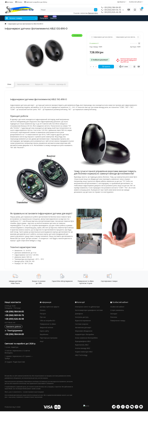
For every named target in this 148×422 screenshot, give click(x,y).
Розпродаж (44, 17)
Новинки (53, 17)
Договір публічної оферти (49, 307)
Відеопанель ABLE (82, 345)
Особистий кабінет (117, 307)
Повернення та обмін (48, 324)
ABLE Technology (81, 355)
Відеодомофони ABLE (83, 341)
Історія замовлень (117, 310)
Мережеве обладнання (83, 331)
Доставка (10, 2)
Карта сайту (44, 331)
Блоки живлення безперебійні (86, 338)
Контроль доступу (81, 317)
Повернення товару (117, 321)
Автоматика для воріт (83, 327)
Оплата (19, 2)
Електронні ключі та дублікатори (87, 307)
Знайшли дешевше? (100, 60)
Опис (9, 84)
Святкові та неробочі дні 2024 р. (36, 2)
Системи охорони (81, 324)
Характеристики (23, 84)
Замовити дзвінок (13, 326)
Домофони (79, 314)
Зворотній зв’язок (46, 327)
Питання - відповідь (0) (57, 84)
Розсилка (113, 317)
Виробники (44, 334)
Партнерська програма (48, 338)
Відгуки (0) (39, 84)
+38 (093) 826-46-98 (112, 12)
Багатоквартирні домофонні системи (89, 310)
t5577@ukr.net (10, 322)
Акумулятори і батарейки (84, 334)
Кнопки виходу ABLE (82, 348)
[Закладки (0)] (135, 9)
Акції (41, 341)
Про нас (43, 317)
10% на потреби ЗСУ (47, 321)
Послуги (43, 314)
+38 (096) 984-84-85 (112, 7)
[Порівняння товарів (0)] (128, 9)
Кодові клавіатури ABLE (84, 352)
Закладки (113, 314)
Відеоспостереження (83, 321)
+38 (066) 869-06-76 (112, 9)
